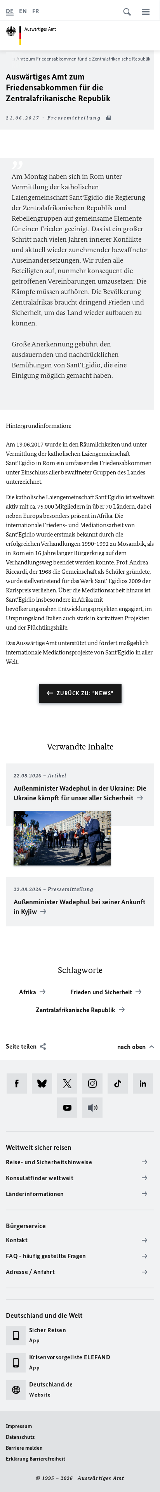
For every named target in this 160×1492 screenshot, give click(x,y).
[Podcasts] (95, 1107)
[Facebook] (19, 1083)
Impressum (19, 1426)
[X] (69, 1083)
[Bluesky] (44, 1083)
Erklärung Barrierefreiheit (35, 1459)
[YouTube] (69, 1107)
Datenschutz (20, 1437)
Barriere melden (24, 1448)
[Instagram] (95, 1083)
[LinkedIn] (145, 1083)
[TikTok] (120, 1083)
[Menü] (145, 11)
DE (10, 11)
